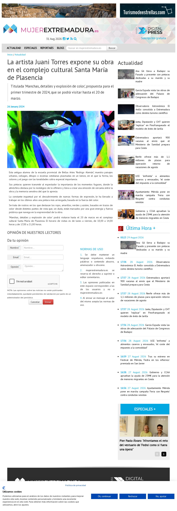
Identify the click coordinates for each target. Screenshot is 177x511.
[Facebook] (64, 39)
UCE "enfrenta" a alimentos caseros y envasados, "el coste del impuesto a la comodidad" (153, 179)
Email (16, 257)
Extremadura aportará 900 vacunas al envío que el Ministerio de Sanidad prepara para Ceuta (145, 281)
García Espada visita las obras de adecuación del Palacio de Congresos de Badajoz (153, 94)
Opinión (15, 266)
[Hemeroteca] (75, 39)
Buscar (112, 48)
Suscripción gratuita (153, 38)
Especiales (30, 48)
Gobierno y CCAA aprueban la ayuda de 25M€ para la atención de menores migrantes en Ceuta (153, 214)
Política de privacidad (75, 485)
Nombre (14, 247)
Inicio (10, 54)
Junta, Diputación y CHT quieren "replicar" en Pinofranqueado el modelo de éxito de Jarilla (153, 125)
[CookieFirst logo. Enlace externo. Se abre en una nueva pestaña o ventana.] (4, 488)
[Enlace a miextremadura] (59, 10)
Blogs (60, 48)
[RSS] (71, 39)
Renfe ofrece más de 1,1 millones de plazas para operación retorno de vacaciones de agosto (145, 297)
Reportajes (47, 48)
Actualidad (14, 48)
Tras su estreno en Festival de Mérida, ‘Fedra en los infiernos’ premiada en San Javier (145, 360)
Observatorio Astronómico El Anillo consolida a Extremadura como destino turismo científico (153, 109)
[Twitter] (67, 39)
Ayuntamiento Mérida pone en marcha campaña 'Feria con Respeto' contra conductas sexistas (145, 391)
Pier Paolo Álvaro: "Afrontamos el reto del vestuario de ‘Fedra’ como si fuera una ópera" (144, 445)
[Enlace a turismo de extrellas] (147, 10)
